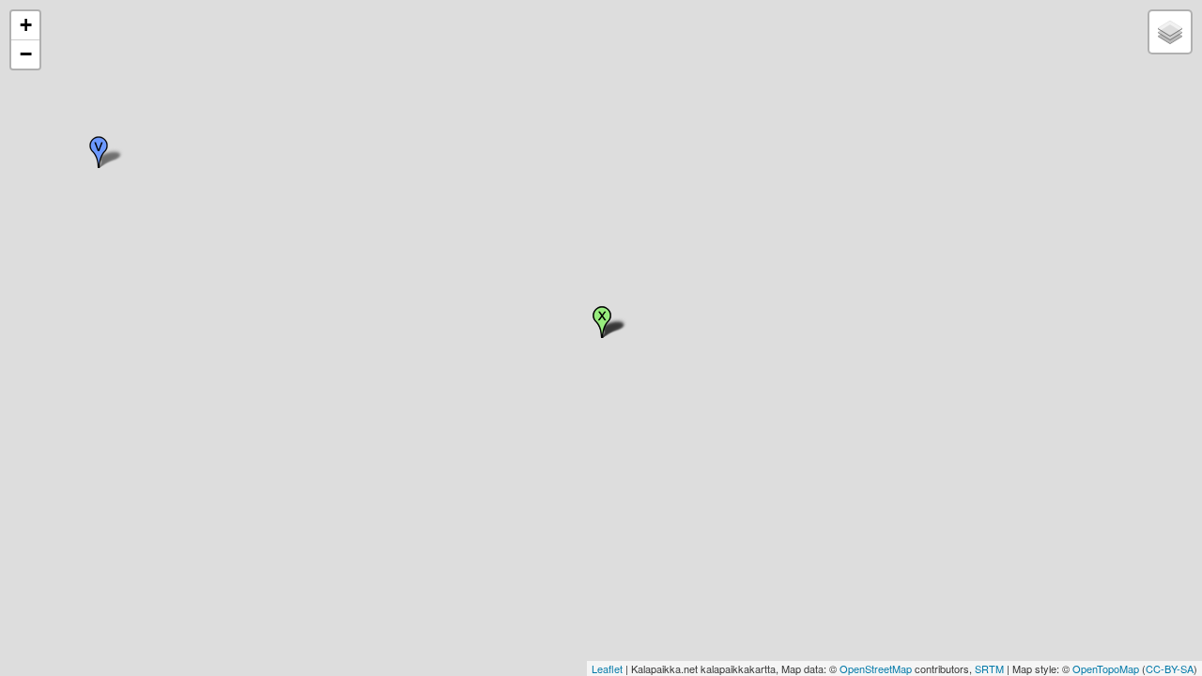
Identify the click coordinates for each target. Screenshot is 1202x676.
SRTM (989, 668)
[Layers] (1170, 32)
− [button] (26, 54)
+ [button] (26, 25)
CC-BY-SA (1170, 668)
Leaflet (607, 668)
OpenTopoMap (1105, 668)
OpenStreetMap (876, 668)
